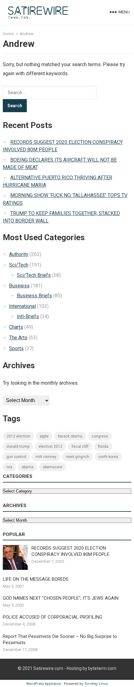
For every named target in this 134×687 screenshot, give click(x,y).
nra (9, 467)
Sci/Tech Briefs (34, 275)
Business (19, 286)
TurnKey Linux (96, 683)
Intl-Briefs (28, 316)
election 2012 (50, 446)
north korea (108, 457)
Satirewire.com (48, 668)
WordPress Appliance (43, 683)
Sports (16, 348)
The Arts (18, 338)
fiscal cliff (80, 446)
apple (44, 436)
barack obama (70, 436)
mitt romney (46, 457)
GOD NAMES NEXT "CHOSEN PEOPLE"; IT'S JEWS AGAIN (60, 598)
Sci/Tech (18, 265)
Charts (16, 327)
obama (27, 467)
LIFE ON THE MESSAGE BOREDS (36, 579)
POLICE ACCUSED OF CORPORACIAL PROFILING (52, 617)
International (22, 306)
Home (8, 33)
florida (103, 446)
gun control (16, 457)
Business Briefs (34, 296)
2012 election (18, 436)
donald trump (18, 446)
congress (100, 436)
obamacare (52, 467)
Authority (18, 254)
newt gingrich (77, 457)
